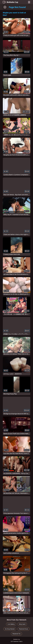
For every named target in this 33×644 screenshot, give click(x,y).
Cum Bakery (11, 624)
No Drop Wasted (10, 629)
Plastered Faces (23, 629)
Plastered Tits (16, 634)
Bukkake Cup (12, 2)
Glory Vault (22, 624)
